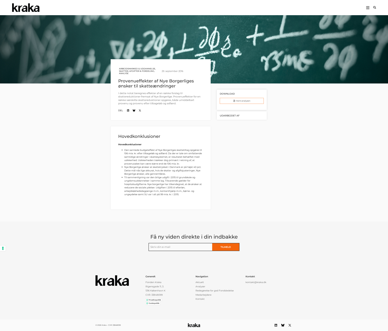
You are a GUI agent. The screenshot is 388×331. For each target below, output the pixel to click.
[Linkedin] (128, 110)
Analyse (124, 73)
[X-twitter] (140, 110)
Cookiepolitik (154, 303)
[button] (374, 7)
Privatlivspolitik (155, 300)
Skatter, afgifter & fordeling (136, 71)
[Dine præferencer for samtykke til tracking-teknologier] (3, 248)
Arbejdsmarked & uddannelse (137, 68)
